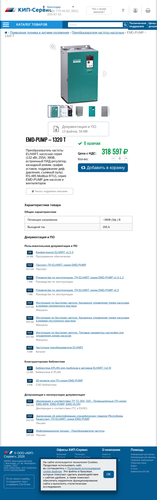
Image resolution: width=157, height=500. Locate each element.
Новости (106, 454)
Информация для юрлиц (142, 454)
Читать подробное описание (50, 191)
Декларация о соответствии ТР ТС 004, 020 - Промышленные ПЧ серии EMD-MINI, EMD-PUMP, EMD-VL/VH (81, 402)
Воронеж (61, 457)
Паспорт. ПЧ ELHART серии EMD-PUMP (61, 264)
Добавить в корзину (105, 167)
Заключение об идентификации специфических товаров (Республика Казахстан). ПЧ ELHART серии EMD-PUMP (79, 417)
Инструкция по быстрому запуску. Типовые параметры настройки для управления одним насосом (80, 334)
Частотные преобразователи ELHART (59, 347)
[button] (80, 74)
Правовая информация (142, 460)
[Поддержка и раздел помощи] (123, 10)
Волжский (61, 454)
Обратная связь (138, 463)
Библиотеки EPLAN (140, 471)
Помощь (137, 449)
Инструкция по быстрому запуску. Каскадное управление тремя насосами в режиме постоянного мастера (82, 319)
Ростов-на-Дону (82, 457)
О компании (111, 449)
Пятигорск (80, 454)
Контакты (106, 457)
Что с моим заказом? (99, 10)
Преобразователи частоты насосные (98, 32)
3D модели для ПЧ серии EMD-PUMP (59, 380)
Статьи (134, 468)
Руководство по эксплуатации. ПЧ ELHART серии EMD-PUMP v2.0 (77, 290)
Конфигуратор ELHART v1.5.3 (54, 252)
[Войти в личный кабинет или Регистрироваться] (135, 10)
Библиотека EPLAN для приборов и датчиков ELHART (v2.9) (73, 367)
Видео (134, 466)
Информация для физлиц (143, 457)
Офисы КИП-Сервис (72, 449)
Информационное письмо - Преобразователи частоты (70, 430)
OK (108, 474)
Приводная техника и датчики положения (39, 32)
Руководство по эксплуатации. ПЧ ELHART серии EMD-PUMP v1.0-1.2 (80, 277)
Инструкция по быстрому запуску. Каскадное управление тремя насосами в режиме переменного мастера (82, 304)
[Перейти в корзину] (147, 10)
